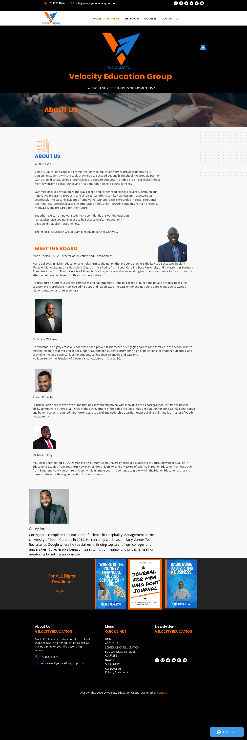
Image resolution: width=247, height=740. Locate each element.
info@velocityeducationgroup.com (96, 3)
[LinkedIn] (191, 3)
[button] (203, 46)
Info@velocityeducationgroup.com (62, 663)
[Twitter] (186, 3)
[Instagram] (181, 3)
